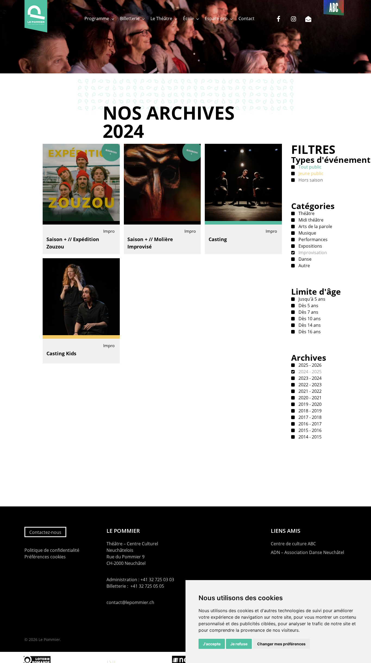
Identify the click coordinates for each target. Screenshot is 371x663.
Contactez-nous (45, 532)
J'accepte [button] (212, 644)
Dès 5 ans (307, 306)
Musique (306, 233)
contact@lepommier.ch (130, 602)
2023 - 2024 (309, 378)
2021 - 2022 (309, 391)
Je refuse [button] (238, 644)
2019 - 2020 (309, 404)
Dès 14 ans (309, 325)
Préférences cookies (45, 557)
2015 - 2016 (309, 430)
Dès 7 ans (307, 312)
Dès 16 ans (309, 332)
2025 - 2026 (309, 365)
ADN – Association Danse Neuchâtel (307, 552)
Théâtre (306, 213)
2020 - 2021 (309, 398)
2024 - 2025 (309, 372)
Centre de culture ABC (293, 544)
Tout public (309, 167)
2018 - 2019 (309, 411)
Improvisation (312, 253)
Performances (312, 239)
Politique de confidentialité (51, 550)
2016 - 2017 (309, 424)
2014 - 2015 (309, 437)
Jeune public (310, 173)
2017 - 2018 (309, 417)
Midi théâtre (310, 220)
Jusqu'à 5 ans (311, 299)
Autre (303, 266)
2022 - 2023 (309, 385)
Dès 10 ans (309, 319)
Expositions (309, 246)
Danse (304, 259)
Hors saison (310, 180)
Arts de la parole (314, 226)
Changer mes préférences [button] (281, 644)
